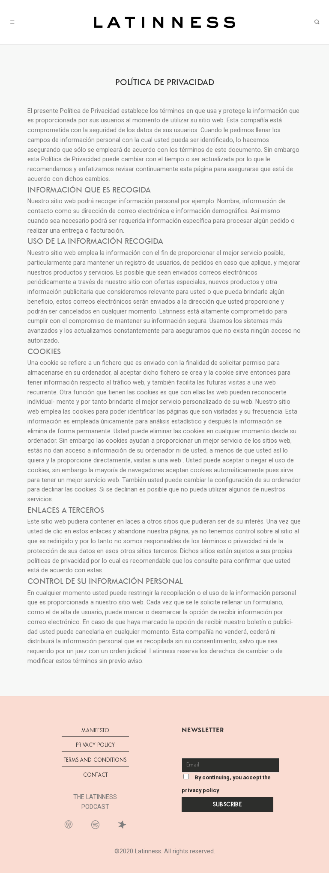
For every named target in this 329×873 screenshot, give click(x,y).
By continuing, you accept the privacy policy (226, 783)
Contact (95, 775)
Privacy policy (95, 745)
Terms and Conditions (95, 760)
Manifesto (95, 731)
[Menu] (12, 22)
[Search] (317, 22)
